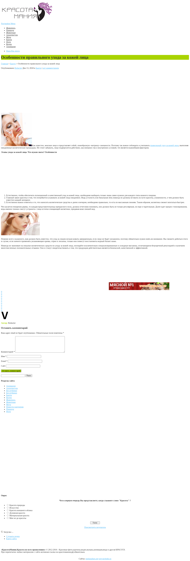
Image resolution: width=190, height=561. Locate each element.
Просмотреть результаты (95, 527)
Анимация (11, 47)
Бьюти (9, 40)
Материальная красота (19, 515)
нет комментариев (51, 68)
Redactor (18, 68)
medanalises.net (92, 559)
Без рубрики (11, 391)
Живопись (10, 28)
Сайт (3, 366)
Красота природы (17, 505)
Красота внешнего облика (20, 510)
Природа (10, 30)
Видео (9, 44)
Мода (8, 37)
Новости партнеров (15, 407)
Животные (11, 33)
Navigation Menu (8, 24)
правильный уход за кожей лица (164, 145)
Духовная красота (17, 513)
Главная (4, 64)
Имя (3, 356)
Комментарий (8, 352)
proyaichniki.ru (105, 559)
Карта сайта (11, 539)
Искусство (14, 508)
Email (4, 361)
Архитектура (12, 35)
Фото (8, 42)
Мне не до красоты (17, 518)
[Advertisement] (54, 90)
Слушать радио (13, 536)
